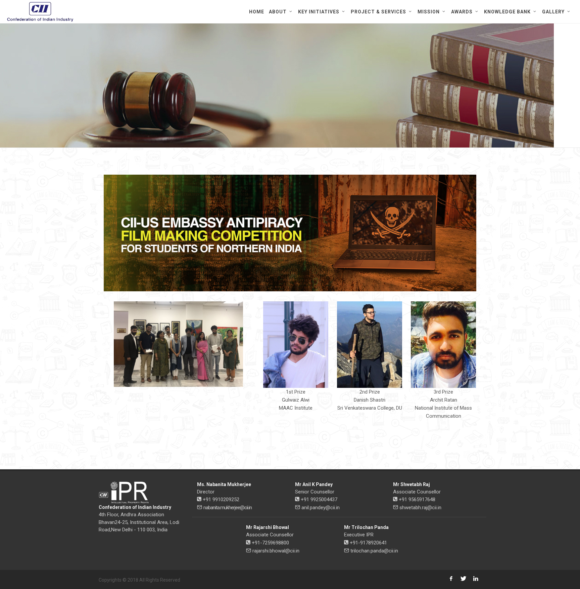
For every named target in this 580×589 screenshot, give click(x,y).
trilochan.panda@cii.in (374, 551)
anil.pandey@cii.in (320, 508)
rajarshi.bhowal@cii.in (275, 551)
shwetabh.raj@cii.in (420, 508)
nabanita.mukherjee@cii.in (227, 508)
